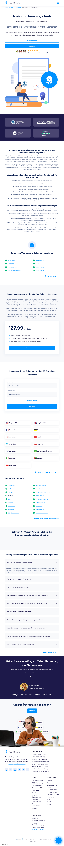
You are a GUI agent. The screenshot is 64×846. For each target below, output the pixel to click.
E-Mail (37, 263)
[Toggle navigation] (58, 3)
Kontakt (32, 677)
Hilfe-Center (50, 797)
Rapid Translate (9, 7)
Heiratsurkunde (40, 267)
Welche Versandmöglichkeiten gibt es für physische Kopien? (25, 620)
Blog (48, 799)
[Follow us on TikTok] (19, 769)
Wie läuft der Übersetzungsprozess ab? (19, 562)
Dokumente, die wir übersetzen (46, 518)
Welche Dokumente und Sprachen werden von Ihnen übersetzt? (27, 603)
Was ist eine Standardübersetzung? (18, 587)
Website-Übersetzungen (36, 796)
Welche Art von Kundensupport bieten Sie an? (21, 644)
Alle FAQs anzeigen (50, 652)
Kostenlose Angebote (32, 400)
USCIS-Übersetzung (38, 780)
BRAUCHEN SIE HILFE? (58, 840)
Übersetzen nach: (11, 390)
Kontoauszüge (39, 506)
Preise (49, 783)
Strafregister (11, 488)
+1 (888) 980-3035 (39, 830)
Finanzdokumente (12, 267)
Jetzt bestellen (32, 46)
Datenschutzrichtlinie (38, 827)
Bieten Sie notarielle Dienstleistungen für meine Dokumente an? (27, 628)
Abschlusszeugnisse (41, 485)
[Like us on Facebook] (27, 769)
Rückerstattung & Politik (52, 786)
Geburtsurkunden (12, 485)
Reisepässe (11, 509)
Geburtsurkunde (40, 260)
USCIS (9, 499)
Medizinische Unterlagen (14, 270)
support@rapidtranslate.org (17, 764)
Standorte (35, 818)
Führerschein (11, 263)
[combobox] (5, 844)
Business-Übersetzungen (39, 759)
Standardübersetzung (38, 757)
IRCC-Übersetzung (37, 783)
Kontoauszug (11, 260)
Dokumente (35, 790)
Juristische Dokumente (42, 513)
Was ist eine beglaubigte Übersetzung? (19, 579)
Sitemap (49, 804)
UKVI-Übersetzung (37, 785)
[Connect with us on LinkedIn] (15, 769)
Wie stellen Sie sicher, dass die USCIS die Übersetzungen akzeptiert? (28, 636)
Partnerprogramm (52, 789)
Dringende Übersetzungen (36, 800)
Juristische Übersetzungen (40, 766)
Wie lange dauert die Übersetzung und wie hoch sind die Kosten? (27, 595)
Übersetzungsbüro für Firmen (40, 771)
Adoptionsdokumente (13, 513)
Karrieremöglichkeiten (38, 820)
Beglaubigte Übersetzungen (40, 754)
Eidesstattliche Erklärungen (43, 492)
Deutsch (4, 844)
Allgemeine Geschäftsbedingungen (38, 824)
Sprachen (18, 7)
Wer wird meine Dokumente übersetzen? (19, 611)
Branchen (34, 808)
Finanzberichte (39, 488)
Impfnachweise (40, 270)
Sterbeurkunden (40, 509)
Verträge (10, 502)
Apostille (10, 492)
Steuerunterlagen (40, 502)
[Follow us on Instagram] (6, 769)
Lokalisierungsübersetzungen (40, 764)
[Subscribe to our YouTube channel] (23, 769)
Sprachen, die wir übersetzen (47, 472)
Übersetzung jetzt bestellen (32, 347)
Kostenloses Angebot (32, 40)
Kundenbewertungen (53, 794)
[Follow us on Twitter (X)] (10, 769)
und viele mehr (51, 276)
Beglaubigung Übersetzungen (40, 761)
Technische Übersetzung (36, 805)
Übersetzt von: (10, 382)
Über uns (49, 780)
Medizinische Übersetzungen (40, 769)
